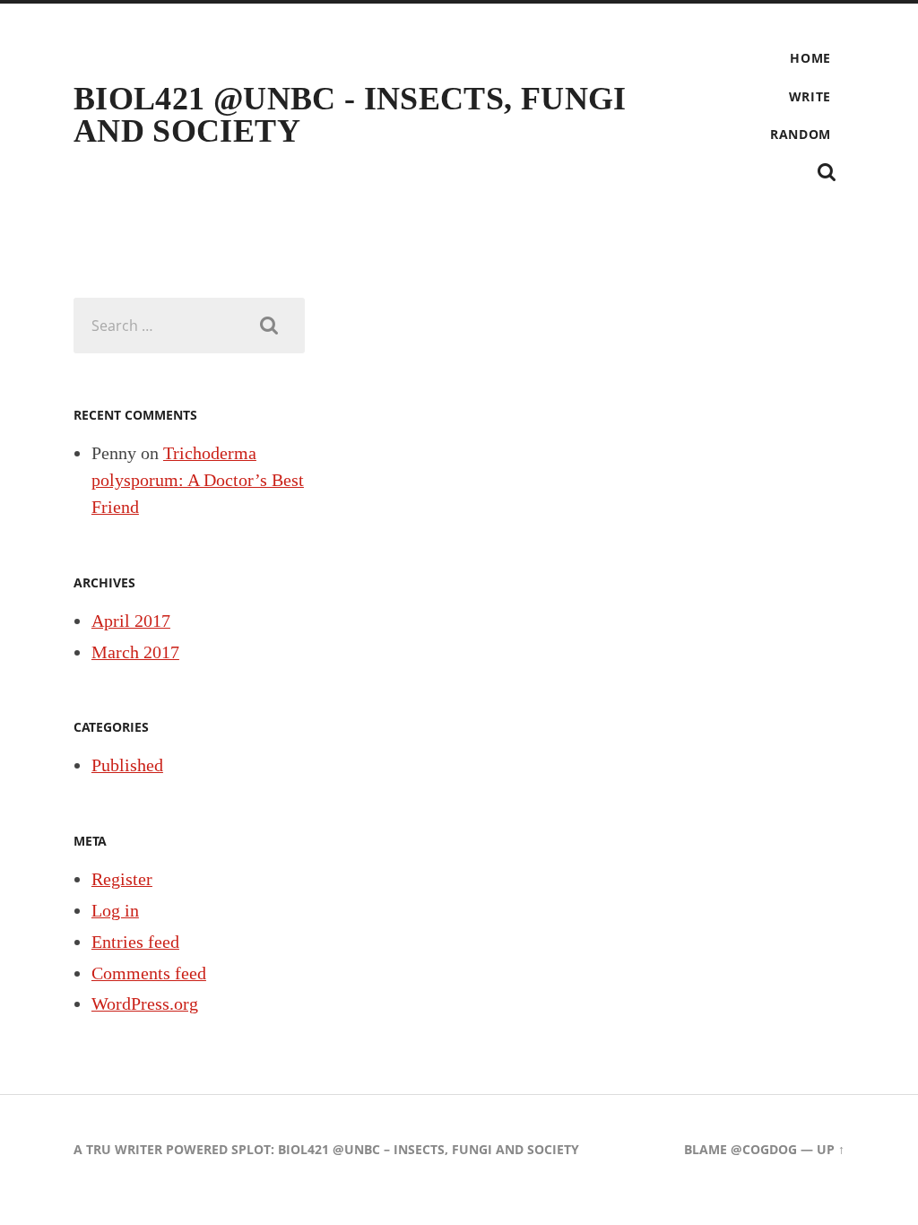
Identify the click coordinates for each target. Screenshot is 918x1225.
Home (810, 57)
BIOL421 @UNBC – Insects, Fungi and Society (428, 1149)
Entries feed (135, 941)
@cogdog (764, 1149)
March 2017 (135, 652)
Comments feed (148, 973)
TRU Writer (124, 1149)
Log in (115, 910)
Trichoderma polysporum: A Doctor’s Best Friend (197, 479)
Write (810, 96)
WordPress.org (144, 1003)
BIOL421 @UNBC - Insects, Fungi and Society (350, 115)
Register (121, 879)
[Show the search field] (826, 172)
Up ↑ (830, 1149)
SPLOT (251, 1149)
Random (800, 134)
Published (127, 765)
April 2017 (130, 620)
